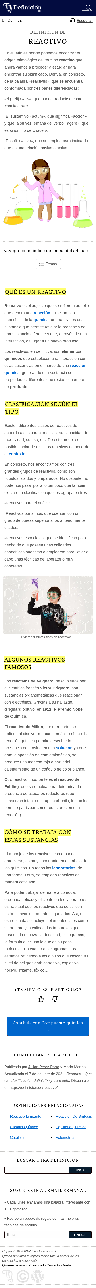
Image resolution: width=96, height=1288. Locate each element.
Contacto (53, 1265)
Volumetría (65, 1137)
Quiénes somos (13, 1265)
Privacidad (36, 1265)
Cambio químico (24, 1127)
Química (15, 20)
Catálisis (17, 1137)
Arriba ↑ (68, 1265)
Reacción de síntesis (74, 1116)
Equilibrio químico (71, 1127)
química (41, 320)
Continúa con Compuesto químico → (48, 1026)
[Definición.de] (22, 7)
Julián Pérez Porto (43, 1067)
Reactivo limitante (25, 1116)
